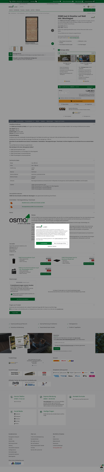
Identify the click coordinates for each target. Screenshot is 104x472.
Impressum (54, 246)
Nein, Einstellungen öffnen (60, 243)
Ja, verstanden (44, 243)
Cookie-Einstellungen (59, 238)
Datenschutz (50, 246)
